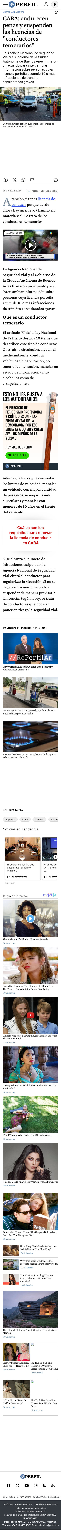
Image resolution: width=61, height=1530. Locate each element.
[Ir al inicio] (23, 4)
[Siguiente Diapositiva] (55, 857)
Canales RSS (9, 1497)
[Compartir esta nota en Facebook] (6, 180)
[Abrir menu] (5, 4)
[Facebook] (8, 1486)
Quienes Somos (23, 1497)
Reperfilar (10, 819)
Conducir (55, 819)
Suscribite (17, 455)
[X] (17, 1486)
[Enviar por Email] (32, 180)
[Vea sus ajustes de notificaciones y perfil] (54, 4)
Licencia (39, 819)
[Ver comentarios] (55, 13)
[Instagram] (35, 1486)
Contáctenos (40, 1497)
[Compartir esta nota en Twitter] (15, 180)
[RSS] (44, 1486)
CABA (25, 819)
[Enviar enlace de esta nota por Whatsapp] (23, 180)
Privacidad (53, 1497)
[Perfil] (30, 1477)
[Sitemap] (53, 1486)
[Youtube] (27, 1486)
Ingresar (46, 4)
